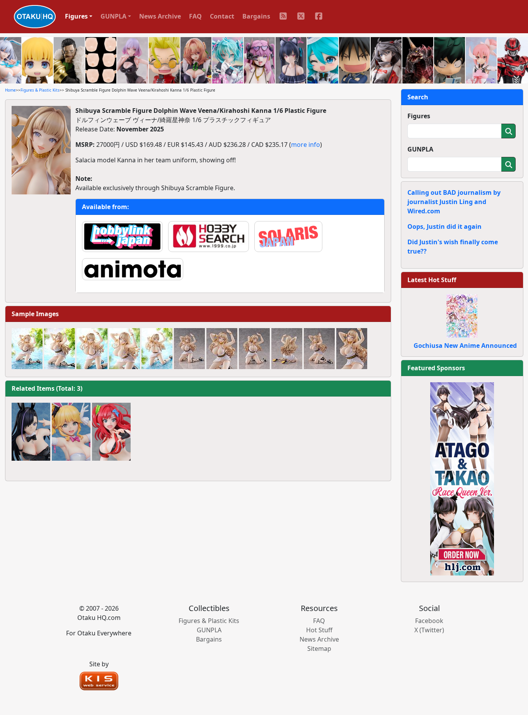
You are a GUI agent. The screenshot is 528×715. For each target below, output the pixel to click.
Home (10, 90)
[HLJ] (462, 478)
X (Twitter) (429, 630)
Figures (418, 116)
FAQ (195, 16)
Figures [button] (76, 16)
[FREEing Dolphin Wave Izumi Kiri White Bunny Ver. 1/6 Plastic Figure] (71, 431)
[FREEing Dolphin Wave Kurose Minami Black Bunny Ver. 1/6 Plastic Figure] (31, 431)
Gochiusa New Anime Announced (465, 345)
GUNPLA (420, 149)
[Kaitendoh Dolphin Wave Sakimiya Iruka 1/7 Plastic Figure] (111, 431)
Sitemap (319, 648)
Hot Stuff (319, 630)
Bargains (256, 16)
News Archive (160, 16)
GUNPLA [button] (113, 16)
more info (305, 144)
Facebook (429, 620)
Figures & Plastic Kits (40, 90)
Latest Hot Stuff (431, 280)
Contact (222, 16)
